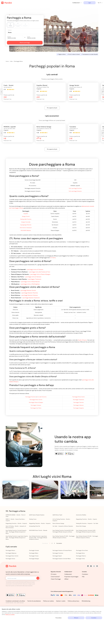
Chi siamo (53, 574)
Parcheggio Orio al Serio (82, 550)
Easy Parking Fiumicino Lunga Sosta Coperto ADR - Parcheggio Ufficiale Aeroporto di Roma (17, 537)
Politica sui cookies (48, 601)
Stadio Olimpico (82, 340)
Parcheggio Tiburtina (78, 402)
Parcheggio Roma (18, 61)
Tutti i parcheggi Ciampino (75, 191)
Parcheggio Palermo (81, 556)
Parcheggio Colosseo (36, 405)
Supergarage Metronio (25, 224)
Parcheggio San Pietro (36, 408)
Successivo (59, 543)
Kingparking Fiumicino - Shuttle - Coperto (86, 519)
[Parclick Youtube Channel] (97, 566)
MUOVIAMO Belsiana (26, 230)
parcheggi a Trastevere (34, 279)
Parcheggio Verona (10, 558)
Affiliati (66, 579)
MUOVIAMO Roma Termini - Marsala (38, 530)
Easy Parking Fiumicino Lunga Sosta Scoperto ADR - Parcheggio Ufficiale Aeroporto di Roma (38, 537)
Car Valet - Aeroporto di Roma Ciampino (63, 526)
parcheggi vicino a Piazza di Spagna (40, 274)
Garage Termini (26, 216)
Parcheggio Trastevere (78, 399)
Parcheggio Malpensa (11, 553)
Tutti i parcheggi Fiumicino (75, 188)
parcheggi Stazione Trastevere (31, 298)
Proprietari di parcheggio (71, 576)
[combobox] (26, 32)
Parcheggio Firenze (33, 556)
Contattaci (85, 574)
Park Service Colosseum (26, 227)
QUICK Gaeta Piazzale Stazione (36, 515)
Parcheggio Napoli (57, 556)
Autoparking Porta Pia (34, 526)
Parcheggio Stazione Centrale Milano (62, 558)
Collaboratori (68, 574)
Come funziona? (55, 576)
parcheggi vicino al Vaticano (33, 277)
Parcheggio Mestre (10, 550)
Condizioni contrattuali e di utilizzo (15, 601)
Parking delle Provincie (25, 219)
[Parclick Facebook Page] (94, 566)
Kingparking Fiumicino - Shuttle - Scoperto (16, 523)
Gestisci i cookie (60, 601)
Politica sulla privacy (73, 601)
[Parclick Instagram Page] (88, 566)
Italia (11, 61)
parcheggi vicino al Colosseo (35, 269)
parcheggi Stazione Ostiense (30, 295)
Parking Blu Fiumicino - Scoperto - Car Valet (87, 523)
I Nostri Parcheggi (56, 579)
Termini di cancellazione (34, 601)
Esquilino (26, 213)
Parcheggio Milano (33, 553)
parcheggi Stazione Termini (28, 290)
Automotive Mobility (81, 515)
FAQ (83, 576)
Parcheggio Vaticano (78, 405)
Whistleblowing (86, 601)
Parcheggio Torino (80, 558)
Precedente (45, 543)
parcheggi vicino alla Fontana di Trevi (39, 272)
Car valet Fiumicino (41, 396)
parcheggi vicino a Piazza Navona (30, 281)
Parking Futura (32, 519)
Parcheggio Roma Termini (36, 399)
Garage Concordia (25, 222)
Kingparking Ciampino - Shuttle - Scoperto (39, 523)
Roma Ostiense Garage (58, 523)
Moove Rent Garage (81, 526)
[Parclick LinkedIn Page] (91, 566)
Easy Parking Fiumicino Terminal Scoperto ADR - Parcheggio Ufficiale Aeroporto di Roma (16, 532)
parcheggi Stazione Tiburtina (30, 293)
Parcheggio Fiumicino (30, 396)
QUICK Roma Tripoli (57, 515)
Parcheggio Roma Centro (78, 396)
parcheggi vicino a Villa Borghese (30, 284)
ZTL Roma (53, 257)
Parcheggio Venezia (34, 550)
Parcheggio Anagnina (78, 408)
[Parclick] (6, 3)
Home (7, 61)
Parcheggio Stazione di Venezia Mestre (62, 550)
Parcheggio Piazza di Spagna (36, 402)
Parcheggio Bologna (34, 558)
